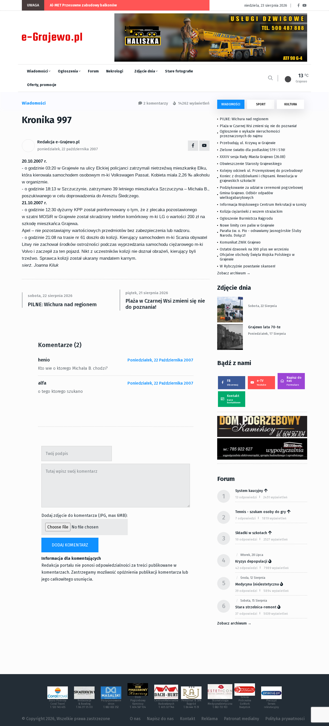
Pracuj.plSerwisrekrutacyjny (271, 704)
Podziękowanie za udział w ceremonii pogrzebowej (261, 187)
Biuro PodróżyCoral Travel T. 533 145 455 (57, 704)
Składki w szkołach (251, 533)
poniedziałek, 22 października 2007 (67, 149)
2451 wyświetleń (275, 497)
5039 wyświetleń (275, 614)
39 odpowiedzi (246, 591)
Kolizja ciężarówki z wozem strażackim (251, 211)
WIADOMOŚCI (230, 104)
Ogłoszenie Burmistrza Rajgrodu (246, 218)
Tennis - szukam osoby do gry (260, 512)
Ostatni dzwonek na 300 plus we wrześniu (254, 249)
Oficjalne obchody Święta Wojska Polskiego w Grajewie (257, 257)
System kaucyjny (249, 491)
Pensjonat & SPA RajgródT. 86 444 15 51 (191, 704)
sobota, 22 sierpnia (262, 306)
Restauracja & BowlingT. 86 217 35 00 (84, 704)
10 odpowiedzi (246, 539)
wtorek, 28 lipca (251, 555)
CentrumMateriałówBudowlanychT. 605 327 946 (166, 704)
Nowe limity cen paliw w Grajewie (247, 225)
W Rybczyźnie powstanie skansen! (247, 266)
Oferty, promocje (41, 85)
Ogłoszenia (68, 71)
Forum (93, 71)
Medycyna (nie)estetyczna (257, 584)
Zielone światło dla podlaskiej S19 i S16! (253, 150)
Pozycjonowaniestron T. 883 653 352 (111, 704)
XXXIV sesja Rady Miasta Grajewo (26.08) (252, 157)
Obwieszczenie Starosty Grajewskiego (251, 164)
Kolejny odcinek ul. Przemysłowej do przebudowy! (261, 171)
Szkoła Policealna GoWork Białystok (245, 702)
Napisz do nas (294, 381)
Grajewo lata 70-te (264, 327)
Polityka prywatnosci (285, 718)
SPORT (261, 104)
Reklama (209, 718)
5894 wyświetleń (276, 591)
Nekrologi (114, 71)
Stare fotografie (179, 71)
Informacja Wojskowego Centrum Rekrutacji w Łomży (263, 204)
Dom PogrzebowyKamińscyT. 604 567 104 (138, 702)
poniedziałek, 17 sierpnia (267, 334)
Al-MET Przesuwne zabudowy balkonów (83, 5)
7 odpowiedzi (245, 518)
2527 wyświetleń (275, 539)
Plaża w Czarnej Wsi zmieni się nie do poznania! (165, 304)
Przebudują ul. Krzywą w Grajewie (248, 143)
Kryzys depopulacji (251, 561)
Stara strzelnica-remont (255, 607)
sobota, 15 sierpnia (253, 600)
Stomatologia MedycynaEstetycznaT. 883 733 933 (220, 704)
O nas (135, 718)
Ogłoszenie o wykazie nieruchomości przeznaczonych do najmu (250, 133)
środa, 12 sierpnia (252, 578)
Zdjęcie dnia (145, 71)
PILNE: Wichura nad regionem (62, 304)
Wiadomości (38, 71)
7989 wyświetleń (276, 568)
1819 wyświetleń (274, 518)
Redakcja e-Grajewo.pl (58, 141)
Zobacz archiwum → (233, 273)
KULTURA (290, 104)
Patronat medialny (241, 718)
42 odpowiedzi (246, 568)
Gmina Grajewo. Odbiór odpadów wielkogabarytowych (246, 195)
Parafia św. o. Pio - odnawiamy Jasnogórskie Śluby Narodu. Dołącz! (260, 233)
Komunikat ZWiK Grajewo (240, 242)
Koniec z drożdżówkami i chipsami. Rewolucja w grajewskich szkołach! (258, 178)
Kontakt (234, 399)
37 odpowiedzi (246, 614)
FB (232, 382)
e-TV (261, 382)
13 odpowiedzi (246, 497)
